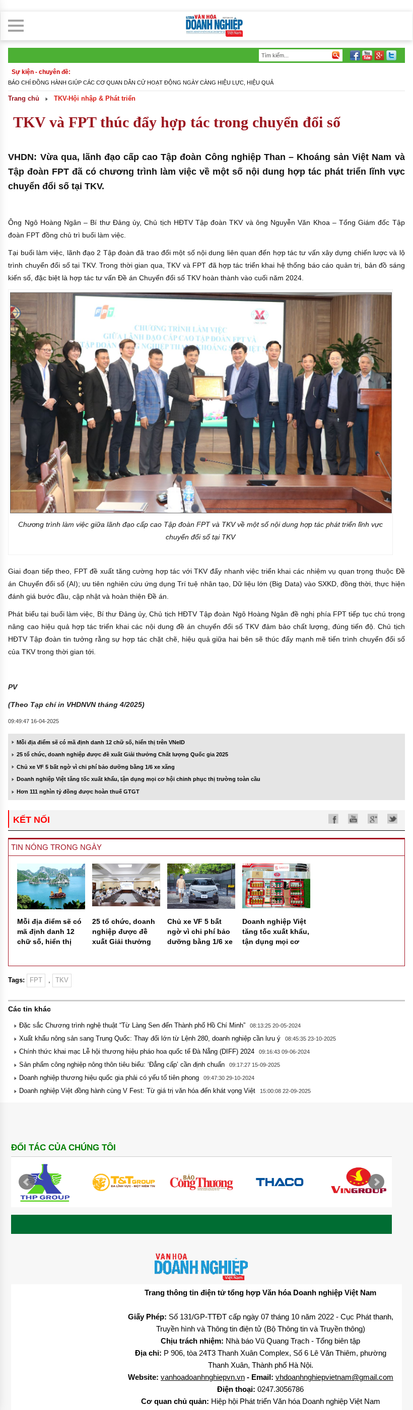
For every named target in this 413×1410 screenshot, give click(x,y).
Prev (27, 1182)
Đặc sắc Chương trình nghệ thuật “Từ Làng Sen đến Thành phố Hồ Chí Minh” (132, 1025)
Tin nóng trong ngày (56, 847)
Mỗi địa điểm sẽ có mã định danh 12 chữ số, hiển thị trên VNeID (101, 742)
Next (376, 1182)
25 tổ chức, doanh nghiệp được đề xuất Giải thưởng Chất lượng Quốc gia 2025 (122, 754)
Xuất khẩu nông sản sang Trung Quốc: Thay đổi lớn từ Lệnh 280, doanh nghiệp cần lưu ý (150, 1038)
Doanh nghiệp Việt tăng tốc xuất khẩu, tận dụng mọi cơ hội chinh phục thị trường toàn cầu (138, 779)
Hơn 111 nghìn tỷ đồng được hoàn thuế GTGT (78, 792)
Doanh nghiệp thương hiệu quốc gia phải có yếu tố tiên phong (109, 1077)
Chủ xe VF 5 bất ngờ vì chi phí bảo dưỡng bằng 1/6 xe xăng (96, 767)
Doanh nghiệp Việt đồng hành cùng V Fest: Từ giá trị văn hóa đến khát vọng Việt (137, 1090)
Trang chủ (23, 98)
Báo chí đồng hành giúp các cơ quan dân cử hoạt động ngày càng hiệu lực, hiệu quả (140, 83)
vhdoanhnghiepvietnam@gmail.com (334, 1377)
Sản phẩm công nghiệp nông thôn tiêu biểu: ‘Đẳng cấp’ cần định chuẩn (122, 1064)
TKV (61, 980)
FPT (36, 980)
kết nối (31, 820)
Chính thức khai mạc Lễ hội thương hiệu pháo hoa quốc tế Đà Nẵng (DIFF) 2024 (136, 1051)
